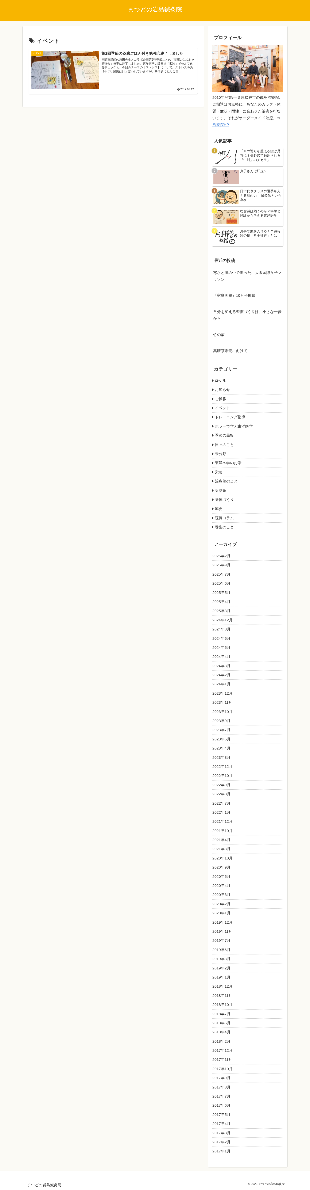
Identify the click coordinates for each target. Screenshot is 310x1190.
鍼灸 (218, 509)
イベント (222, 408)
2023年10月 (222, 712)
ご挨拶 (220, 399)
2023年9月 (221, 721)
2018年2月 (221, 1041)
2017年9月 (221, 1078)
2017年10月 (222, 1069)
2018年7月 (221, 1014)
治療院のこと (226, 481)
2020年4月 (221, 886)
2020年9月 (221, 867)
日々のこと (224, 445)
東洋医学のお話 (228, 463)
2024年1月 (221, 684)
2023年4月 (221, 748)
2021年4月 (221, 840)
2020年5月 (221, 876)
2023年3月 (221, 757)
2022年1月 (221, 812)
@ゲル (220, 380)
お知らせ (222, 390)
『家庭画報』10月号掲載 (234, 295)
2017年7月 (221, 1096)
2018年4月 (221, 1032)
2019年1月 (221, 977)
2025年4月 (221, 602)
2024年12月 (222, 620)
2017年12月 (222, 1050)
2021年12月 (222, 821)
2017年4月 (221, 1124)
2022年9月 (221, 785)
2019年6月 (221, 950)
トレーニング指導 (230, 417)
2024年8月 (221, 629)
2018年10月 (222, 1005)
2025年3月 (221, 611)
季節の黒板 (224, 435)
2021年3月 (221, 849)
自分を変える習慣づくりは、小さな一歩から (247, 315)
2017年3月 (221, 1133)
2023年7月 (221, 730)
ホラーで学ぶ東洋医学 (234, 426)
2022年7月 (221, 803)
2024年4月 (221, 657)
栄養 (218, 472)
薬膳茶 (220, 490)
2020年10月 (222, 858)
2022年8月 (221, 794)
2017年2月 (221, 1142)
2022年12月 (222, 766)
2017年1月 (221, 1151)
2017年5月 (221, 1115)
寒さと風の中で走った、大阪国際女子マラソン (247, 276)
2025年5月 (221, 593)
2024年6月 (221, 638)
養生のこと (224, 527)
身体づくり (224, 499)
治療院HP (220, 125)
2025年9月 (221, 565)
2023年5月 (221, 739)
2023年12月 (222, 693)
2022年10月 (222, 776)
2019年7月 (221, 940)
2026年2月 (221, 556)
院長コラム (224, 518)
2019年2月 (221, 968)
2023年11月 (222, 702)
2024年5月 (221, 647)
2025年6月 (221, 583)
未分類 (220, 454)
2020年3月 (221, 895)
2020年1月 (221, 913)
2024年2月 (221, 675)
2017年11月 (222, 1059)
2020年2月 (221, 904)
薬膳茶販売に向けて (230, 351)
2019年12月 (222, 922)
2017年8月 (221, 1087)
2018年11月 (222, 995)
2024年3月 (221, 666)
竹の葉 (219, 335)
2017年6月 (221, 1105)
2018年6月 (221, 1023)
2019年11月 (222, 931)
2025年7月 (221, 574)
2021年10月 (222, 831)
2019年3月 (221, 959)
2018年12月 (222, 986)
